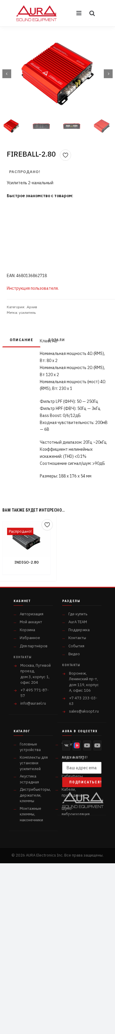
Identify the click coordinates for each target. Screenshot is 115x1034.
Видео (74, 653)
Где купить (77, 613)
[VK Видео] (76, 745)
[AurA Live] (97, 745)
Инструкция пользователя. (33, 288)
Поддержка (79, 629)
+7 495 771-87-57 (34, 693)
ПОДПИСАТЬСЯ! (85, 782)
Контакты (77, 637)
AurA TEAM (77, 621)
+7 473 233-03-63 (83, 701)
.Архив (31, 307)
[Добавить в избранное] (65, 155)
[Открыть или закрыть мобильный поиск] (92, 13)
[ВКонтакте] (66, 745)
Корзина (27, 629)
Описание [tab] (21, 340)
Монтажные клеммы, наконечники (31, 814)
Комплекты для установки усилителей (34, 763)
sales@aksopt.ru (84, 711)
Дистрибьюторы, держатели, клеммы (35, 795)
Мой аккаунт (31, 621)
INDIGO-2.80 (26, 562)
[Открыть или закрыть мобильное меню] (79, 13)
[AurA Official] (87, 745)
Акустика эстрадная (29, 779)
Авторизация (31, 613)
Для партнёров (33, 645)
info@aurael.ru (33, 703)
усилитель (27, 312)
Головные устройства (30, 747)
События (76, 645)
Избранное (30, 637)
